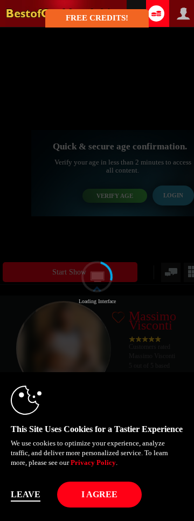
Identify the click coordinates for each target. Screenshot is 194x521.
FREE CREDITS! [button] (97, 17)
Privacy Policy (93, 462)
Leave (25, 494)
